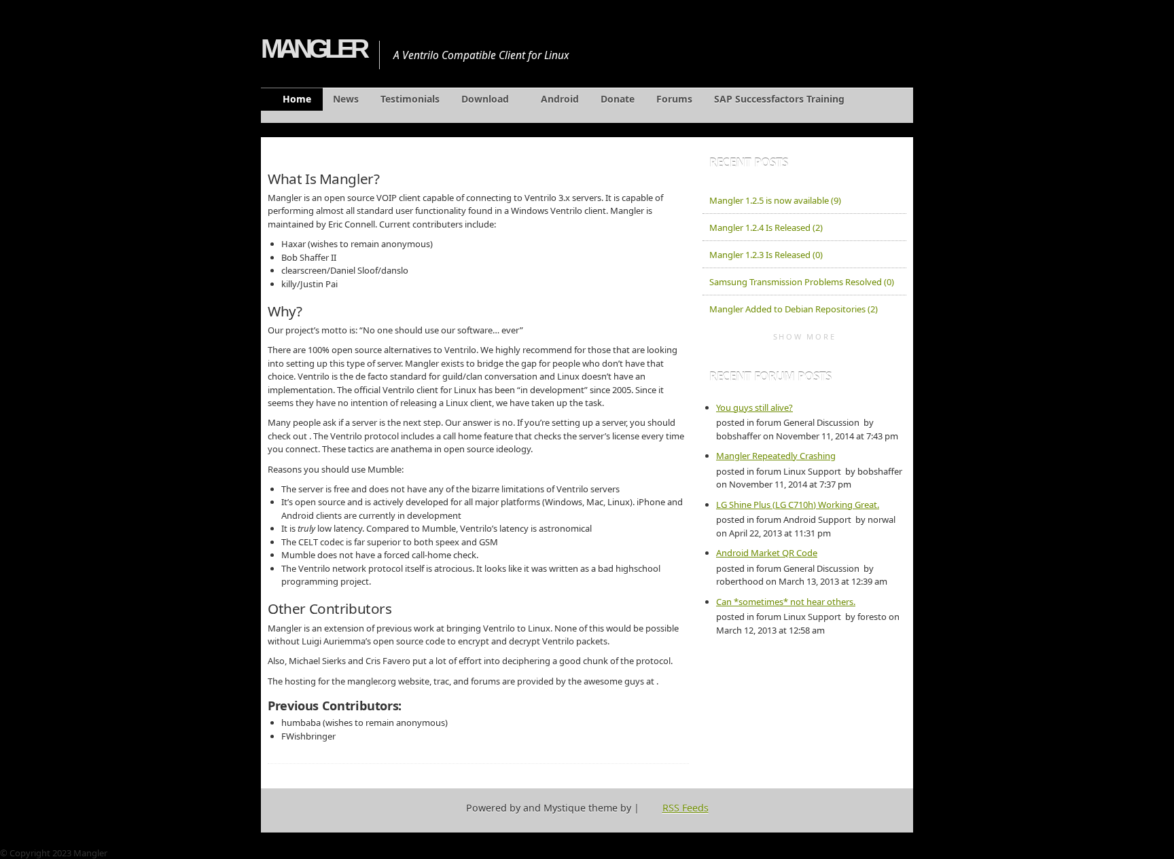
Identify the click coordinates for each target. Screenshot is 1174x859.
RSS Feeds (685, 807)
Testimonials (410, 98)
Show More (804, 336)
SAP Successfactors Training (779, 98)
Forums (674, 98)
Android (560, 98)
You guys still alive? (754, 407)
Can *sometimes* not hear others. (785, 602)
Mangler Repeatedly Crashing (776, 456)
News (346, 98)
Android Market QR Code (766, 553)
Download (485, 98)
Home (297, 98)
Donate (618, 98)
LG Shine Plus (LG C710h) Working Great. (797, 504)
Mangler (313, 48)
